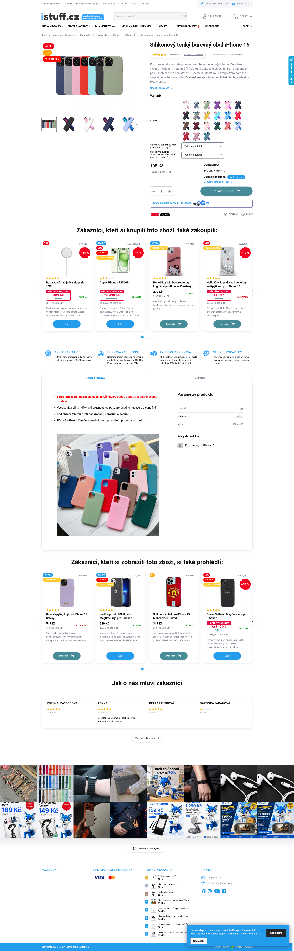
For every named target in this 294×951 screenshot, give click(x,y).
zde (259, 933)
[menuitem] (53, 26)
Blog (134, 3)
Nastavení (198, 941)
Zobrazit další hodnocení (147, 738)
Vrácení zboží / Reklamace (114, 3)
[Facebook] (203, 890)
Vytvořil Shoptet (221, 946)
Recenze (145, 3)
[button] (142, 337)
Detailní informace (159, 88)
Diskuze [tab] (200, 377)
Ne (241, 408)
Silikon (239, 416)
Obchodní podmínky (50, 3)
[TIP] (173, 592)
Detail (66, 324)
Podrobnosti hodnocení (193, 55)
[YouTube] (217, 890)
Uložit (156, 214)
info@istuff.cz (214, 877)
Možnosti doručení (218, 182)
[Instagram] (209, 890)
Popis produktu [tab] (95, 377)
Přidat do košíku (224, 191)
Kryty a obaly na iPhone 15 (199, 445)
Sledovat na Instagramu (149, 848)
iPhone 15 (238, 424)
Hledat (184, 16)
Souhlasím (276, 932)
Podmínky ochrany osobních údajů (81, 3)
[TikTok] (224, 890)
